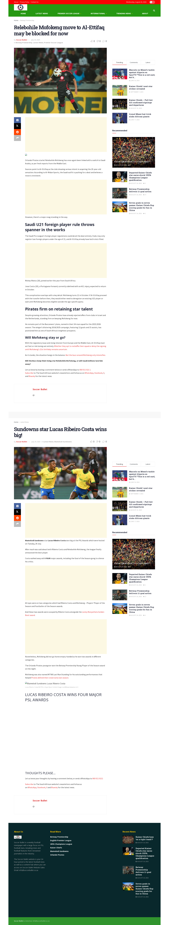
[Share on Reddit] (17, 132)
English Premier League (60, 840)
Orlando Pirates (57, 855)
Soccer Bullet (21, 40)
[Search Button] (154, 10)
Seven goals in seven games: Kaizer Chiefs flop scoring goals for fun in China (141, 206)
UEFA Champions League (61, 844)
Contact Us (34, 2)
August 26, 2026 (121, 165)
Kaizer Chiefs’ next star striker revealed (140, 87)
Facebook (98, 373)
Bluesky (32, 376)
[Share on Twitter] (17, 126)
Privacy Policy (24, 2)
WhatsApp (89, 373)
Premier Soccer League (68, 13)
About (16, 2)
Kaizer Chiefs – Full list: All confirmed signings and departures (141, 102)
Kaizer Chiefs (56, 847)
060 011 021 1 (85, 369)
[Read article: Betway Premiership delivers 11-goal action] (119, 193)
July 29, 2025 (35, 40)
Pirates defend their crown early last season (49, 677)
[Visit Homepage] (20, 7)
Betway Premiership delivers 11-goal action (140, 190)
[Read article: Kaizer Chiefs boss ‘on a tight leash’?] (133, 152)
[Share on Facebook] (17, 120)
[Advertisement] (66, 134)
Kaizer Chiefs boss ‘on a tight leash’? (132, 161)
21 (145, 195)
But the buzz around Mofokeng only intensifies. (86, 355)
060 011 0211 (97, 778)
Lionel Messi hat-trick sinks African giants (140, 115)
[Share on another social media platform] (17, 138)
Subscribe (29, 373)
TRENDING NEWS (123, 13)
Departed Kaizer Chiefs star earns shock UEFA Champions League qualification (140, 176)
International (98, 13)
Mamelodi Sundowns (63, 442)
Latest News (42, 13)
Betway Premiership (27, 20)
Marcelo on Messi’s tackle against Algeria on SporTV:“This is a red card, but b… (142, 74)
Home (23, 13)
